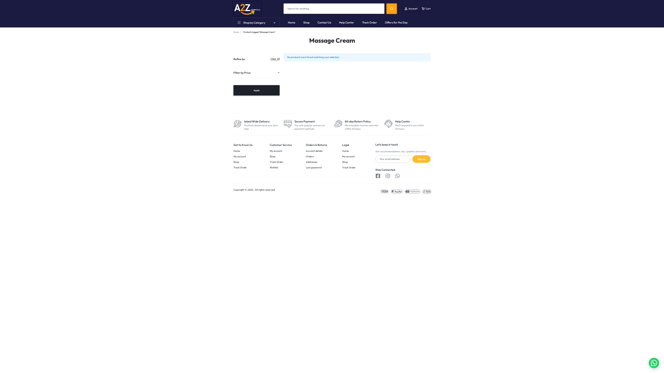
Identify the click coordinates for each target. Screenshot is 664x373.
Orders (310, 156)
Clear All (275, 58)
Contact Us (324, 22)
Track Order (369, 22)
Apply (256, 90)
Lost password (314, 167)
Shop (306, 22)
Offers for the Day (396, 22)
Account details (314, 151)
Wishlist (274, 167)
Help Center (346, 22)
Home (291, 22)
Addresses (311, 162)
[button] (654, 363)
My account (239, 156)
